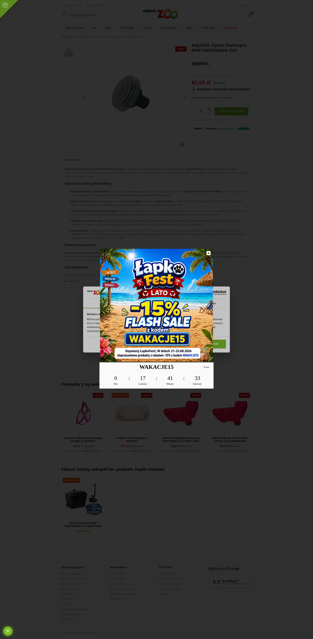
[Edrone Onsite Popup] (156, 319)
